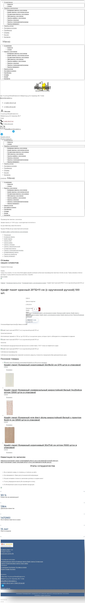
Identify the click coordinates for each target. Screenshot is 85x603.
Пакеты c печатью (13, 20)
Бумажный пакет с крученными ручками (44, 313)
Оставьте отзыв (5, 549)
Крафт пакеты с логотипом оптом (18, 12)
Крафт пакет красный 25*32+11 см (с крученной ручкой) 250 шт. (26, 462)
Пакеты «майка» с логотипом (16, 18)
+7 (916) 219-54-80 (10, 107)
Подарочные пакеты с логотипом (18, 14)
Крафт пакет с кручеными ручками (50, 315)
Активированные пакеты (11, 252)
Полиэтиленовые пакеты (13, 563)
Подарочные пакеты (10, 248)
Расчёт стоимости (6, 139)
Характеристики (11, 324)
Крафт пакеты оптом (67, 315)
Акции (6, 77)
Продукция (7, 235)
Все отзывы (4, 276)
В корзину (9, 370)
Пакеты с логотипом (11, 8)
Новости (10, 4)
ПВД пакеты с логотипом (15, 16)
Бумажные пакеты (9, 237)
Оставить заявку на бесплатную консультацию (14, 232)
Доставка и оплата (10, 71)
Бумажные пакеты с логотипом (17, 10)
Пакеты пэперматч (13, 67)
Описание (4, 324)
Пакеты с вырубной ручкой (12, 246)
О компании (8, 46)
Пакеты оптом (8, 69)
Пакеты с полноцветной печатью (17, 22)
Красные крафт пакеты (63, 313)
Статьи (9, 49)
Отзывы (6, 75)
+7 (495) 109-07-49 (10, 103)
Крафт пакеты (8, 239)
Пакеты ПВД (8, 240)
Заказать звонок (5, 137)
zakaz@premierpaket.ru (13, 129)
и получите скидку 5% (7, 553)
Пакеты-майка (8, 242)
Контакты (7, 37)
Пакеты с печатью (9, 244)
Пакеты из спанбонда (10, 254)
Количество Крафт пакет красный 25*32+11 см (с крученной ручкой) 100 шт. (29, 309)
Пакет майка (24, 563)
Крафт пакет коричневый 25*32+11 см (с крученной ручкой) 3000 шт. (29, 461)
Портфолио (7, 73)
